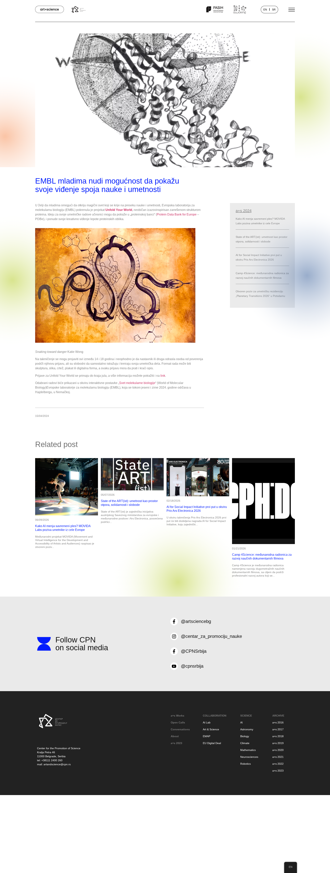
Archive (278, 715)
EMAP (206, 736)
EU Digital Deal (212, 743)
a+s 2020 (278, 750)
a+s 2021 (278, 756)
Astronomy (246, 729)
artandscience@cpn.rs (57, 764)
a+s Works (177, 715)
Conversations (180, 729)
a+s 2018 (278, 736)
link (162, 375)
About (175, 736)
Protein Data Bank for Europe (177, 214)
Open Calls (178, 722)
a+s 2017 (278, 729)
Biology (244, 736)
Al (241, 722)
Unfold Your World (118, 209)
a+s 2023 (176, 743)
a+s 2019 (278, 743)
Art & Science (211, 729)
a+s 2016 (278, 722)
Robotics (245, 763)
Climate (244, 743)
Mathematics (248, 750)
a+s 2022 (278, 763)
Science (246, 715)
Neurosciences (249, 756)
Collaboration (214, 715)
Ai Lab (206, 722)
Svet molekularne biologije (137, 383)
